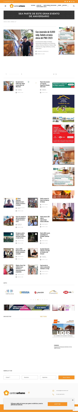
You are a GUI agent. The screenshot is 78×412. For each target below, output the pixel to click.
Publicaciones (53, 5)
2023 (9, 21)
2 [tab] (33, 299)
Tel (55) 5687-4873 (60, 394)
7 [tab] (44, 299)
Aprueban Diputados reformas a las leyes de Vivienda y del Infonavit (45, 251)
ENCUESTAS (7, 316)
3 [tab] (35, 299)
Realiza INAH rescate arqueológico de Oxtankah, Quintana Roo (45, 235)
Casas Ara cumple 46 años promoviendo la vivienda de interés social (21, 219)
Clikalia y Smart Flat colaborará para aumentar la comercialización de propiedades (20, 268)
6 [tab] (42, 299)
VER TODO (43, 316)
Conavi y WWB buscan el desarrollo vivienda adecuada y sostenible (20, 251)
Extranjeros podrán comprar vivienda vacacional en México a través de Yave (20, 235)
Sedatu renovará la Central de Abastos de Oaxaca (44, 200)
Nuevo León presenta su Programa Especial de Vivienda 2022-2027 (45, 84)
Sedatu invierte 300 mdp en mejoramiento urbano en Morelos (45, 219)
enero (12, 21)
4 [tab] (38, 299)
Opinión (59, 5)
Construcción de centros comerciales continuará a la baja (45, 267)
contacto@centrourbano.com (62, 390)
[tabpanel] (9, 292)
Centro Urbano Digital (47, 6)
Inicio (5, 21)
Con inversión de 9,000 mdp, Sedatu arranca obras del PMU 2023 (45, 35)
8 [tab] (47, 299)
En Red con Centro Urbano (40, 6)
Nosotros (65, 5)
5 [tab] (40, 299)
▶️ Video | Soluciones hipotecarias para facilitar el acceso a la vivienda (20, 202)
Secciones (33, 5)
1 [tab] (31, 299)
